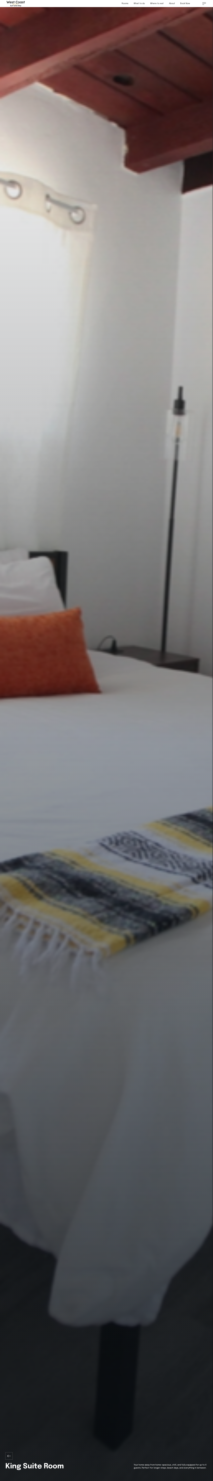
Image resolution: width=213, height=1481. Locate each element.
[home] (16, 3)
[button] (204, 3)
